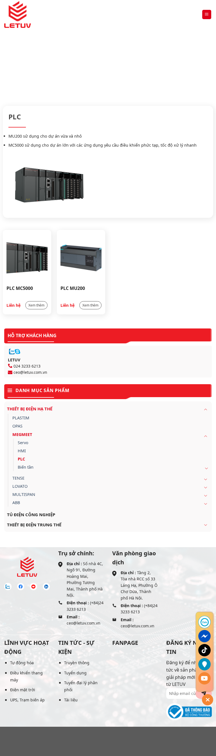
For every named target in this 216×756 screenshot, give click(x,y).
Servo (23, 442)
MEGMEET (140, 68)
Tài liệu (71, 700)
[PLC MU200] (81, 257)
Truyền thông (76, 662)
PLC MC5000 (19, 288)
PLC (21, 459)
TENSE (18, 478)
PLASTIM (20, 418)
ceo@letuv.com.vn (30, 372)
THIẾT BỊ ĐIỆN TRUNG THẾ (34, 524)
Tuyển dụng (75, 673)
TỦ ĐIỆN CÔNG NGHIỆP (31, 514)
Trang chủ (63, 68)
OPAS (17, 426)
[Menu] (207, 14)
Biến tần (25, 467)
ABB (16, 502)
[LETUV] (17, 14)
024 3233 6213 (27, 366)
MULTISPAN (23, 494)
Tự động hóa (22, 662)
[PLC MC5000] (27, 257)
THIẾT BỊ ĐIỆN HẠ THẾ (101, 68)
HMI (22, 450)
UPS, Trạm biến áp (27, 700)
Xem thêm (36, 305)
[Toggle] (205, 409)
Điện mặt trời (22, 689)
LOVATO (20, 486)
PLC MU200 (72, 288)
